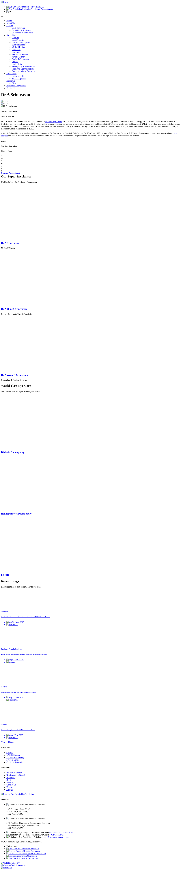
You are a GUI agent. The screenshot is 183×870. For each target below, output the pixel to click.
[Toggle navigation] (2, 16)
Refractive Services (20, 54)
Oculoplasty (17, 64)
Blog (14, 83)
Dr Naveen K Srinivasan (22, 33)
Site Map (10, 782)
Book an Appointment (10, 173)
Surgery (9, 789)
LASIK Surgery (18, 40)
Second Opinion (19, 78)
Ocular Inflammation (20, 59)
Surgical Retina (18, 45)
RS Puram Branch (14, 773)
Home (9, 21)
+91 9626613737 (36, 7)
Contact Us (11, 88)
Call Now (16, 863)
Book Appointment (19, 865)
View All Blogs (7, 742)
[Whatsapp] (6, 868)
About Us (10, 23)
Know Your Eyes (19, 76)
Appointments (46, 9)
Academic (10, 81)
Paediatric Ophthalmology (23, 69)
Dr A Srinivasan (18, 28)
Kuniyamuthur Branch (15, 775)
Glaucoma (16, 49)
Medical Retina (18, 47)
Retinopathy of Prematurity (23, 66)
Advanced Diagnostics (16, 86)
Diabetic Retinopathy (21, 42)
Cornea (15, 61)
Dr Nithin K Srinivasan (21, 30)
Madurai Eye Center (53, 121)
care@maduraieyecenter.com (56, 837)
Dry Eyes (16, 52)
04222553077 (55, 832)
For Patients (11, 73)
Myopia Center (18, 57)
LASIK (5, 575)
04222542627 (69, 832)
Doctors (9, 25)
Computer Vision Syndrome (24, 71)
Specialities (11, 35)
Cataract (15, 37)
